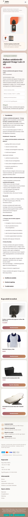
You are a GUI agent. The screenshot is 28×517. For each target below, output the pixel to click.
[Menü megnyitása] (25, 2)
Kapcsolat (3, 481)
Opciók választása (14, 385)
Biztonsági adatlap (7, 272)
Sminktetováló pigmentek (17, 108)
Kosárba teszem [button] (14, 327)
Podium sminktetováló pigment (13, 10)
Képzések (3, 492)
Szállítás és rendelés (10, 278)
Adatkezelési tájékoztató (7, 483)
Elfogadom (6, 515)
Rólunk (3, 479)
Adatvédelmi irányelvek (19, 515)
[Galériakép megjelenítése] (11, 38)
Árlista (2, 498)
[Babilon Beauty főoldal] (12, 2)
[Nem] (26, 512)
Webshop (3, 496)
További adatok (9, 286)
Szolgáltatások (5, 494)
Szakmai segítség (10, 282)
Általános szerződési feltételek (8, 485)
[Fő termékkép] (5, 38)
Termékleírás (8, 115)
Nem (12, 515)
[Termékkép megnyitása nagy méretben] (14, 24)
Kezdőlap (4, 9)
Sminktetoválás (10, 9)
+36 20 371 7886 (5, 464)
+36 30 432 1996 (5, 469)
